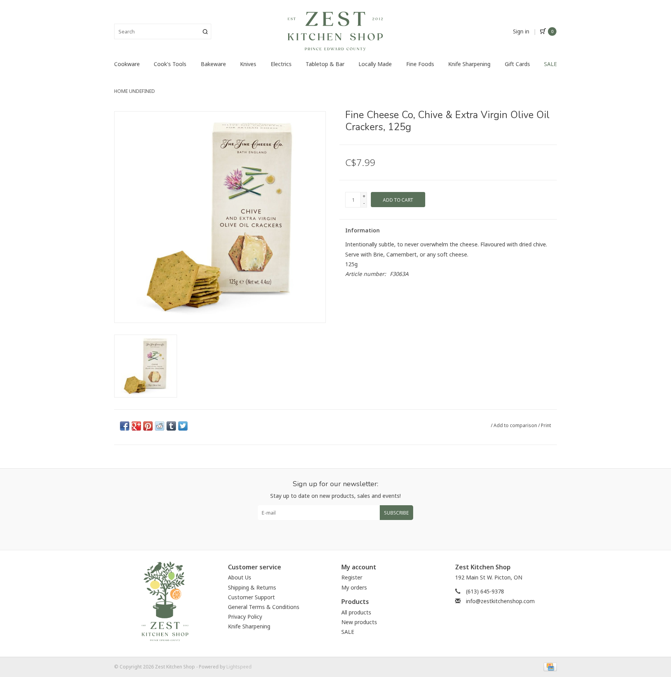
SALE (550, 64)
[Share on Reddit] (159, 426)
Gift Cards (517, 64)
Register (351, 577)
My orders (354, 587)
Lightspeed (239, 666)
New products (359, 622)
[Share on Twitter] (183, 426)
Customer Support (251, 597)
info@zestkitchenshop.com (500, 601)
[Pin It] (148, 426)
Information (362, 230)
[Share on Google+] (136, 426)
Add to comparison (516, 425)
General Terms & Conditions (263, 607)
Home (121, 91)
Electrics (281, 64)
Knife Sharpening (469, 64)
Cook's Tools (170, 64)
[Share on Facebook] (124, 426)
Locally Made (375, 64)
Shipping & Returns (252, 587)
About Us (239, 577)
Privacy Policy (245, 616)
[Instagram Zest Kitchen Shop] (342, 532)
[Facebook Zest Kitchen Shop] (328, 532)
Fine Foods (420, 64)
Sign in (521, 31)
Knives (248, 64)
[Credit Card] (549, 666)
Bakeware (213, 64)
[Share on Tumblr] (171, 426)
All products (356, 612)
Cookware (127, 64)
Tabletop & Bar (325, 64)
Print (546, 425)
